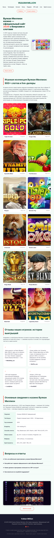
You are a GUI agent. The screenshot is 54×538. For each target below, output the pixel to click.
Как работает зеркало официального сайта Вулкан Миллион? (24, 463)
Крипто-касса (47, 7)
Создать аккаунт (31, 11)
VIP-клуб (35, 7)
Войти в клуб (27, 508)
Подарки (29, 7)
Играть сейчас (8, 70)
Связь (23, 7)
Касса (4, 7)
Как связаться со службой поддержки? (17, 472)
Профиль (20, 11)
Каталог (18, 7)
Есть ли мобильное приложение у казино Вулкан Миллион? (23, 459)
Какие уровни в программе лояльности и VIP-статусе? (22, 467)
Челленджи (11, 7)
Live (41, 7)
